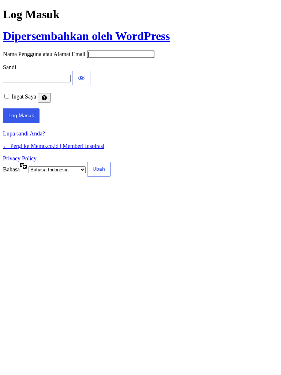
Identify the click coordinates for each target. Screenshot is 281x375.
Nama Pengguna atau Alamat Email (44, 54)
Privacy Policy (20, 158)
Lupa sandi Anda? (24, 133)
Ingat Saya (24, 96)
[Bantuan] (44, 98)
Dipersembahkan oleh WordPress (86, 35)
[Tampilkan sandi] (81, 78)
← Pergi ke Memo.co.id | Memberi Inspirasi (53, 146)
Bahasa (11, 169)
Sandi (9, 67)
